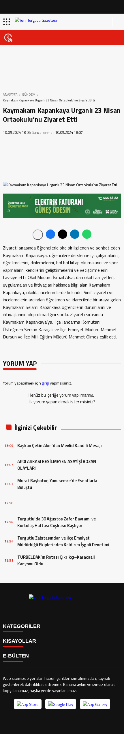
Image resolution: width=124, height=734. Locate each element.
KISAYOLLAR (19, 641)
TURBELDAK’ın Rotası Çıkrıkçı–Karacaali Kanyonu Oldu (56, 560)
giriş (45, 383)
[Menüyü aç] (7, 22)
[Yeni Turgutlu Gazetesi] (36, 22)
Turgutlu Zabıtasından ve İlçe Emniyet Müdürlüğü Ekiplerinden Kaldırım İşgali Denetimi (63, 541)
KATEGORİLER (21, 626)
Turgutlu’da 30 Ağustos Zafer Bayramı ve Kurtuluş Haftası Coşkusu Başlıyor (56, 522)
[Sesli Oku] (38, 235)
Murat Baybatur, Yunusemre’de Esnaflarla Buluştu (57, 484)
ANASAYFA (10, 94)
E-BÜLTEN (16, 656)
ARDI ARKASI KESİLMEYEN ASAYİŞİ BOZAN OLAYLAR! (56, 464)
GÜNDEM (28, 94)
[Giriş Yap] (117, 22)
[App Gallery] (95, 704)
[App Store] (28, 704)
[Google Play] (60, 704)
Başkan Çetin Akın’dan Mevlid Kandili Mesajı (59, 445)
